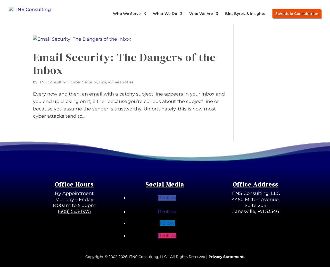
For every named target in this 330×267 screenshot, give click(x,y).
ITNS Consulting (53, 82)
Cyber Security (84, 82)
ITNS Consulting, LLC (256, 193)
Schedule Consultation (296, 13)
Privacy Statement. (227, 256)
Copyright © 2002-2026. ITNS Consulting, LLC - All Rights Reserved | (146, 256)
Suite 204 (256, 205)
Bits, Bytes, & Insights (245, 14)
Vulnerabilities (120, 82)
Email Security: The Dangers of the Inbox (124, 63)
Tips (102, 82)
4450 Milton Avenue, (256, 199)
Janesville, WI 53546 (256, 211)
